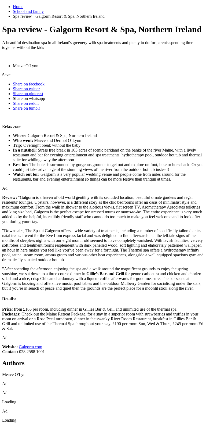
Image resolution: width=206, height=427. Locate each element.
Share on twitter (26, 89)
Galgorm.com (30, 347)
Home (18, 6)
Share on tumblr (26, 108)
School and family (28, 11)
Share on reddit (26, 103)
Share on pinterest (28, 93)
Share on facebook (29, 84)
